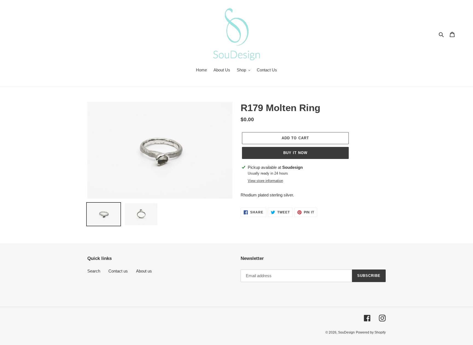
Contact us (118, 271)
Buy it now (295, 153)
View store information (265, 181)
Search (93, 271)
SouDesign (346, 332)
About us (144, 271)
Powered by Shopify (371, 332)
